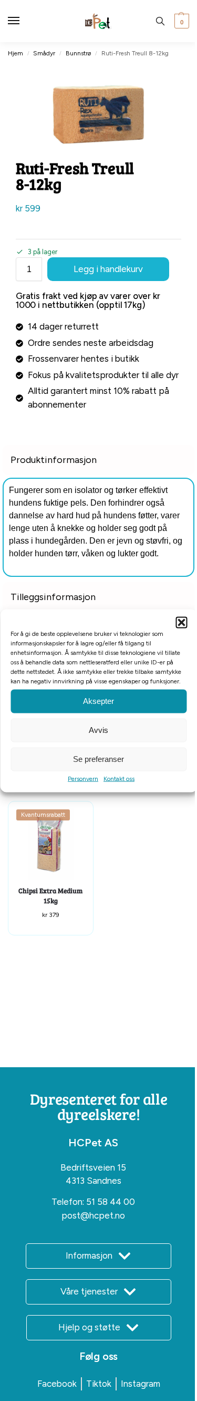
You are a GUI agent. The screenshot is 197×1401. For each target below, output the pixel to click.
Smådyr (44, 53)
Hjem (15, 53)
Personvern (83, 778)
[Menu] (23, 21)
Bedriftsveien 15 (93, 1167)
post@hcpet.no (93, 1215)
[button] (181, 622)
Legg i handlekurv (108, 269)
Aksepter (98, 701)
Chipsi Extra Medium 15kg (50, 896)
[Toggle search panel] (160, 21)
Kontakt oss (118, 778)
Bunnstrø (78, 53)
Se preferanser (98, 759)
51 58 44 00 (110, 1201)
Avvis (98, 730)
